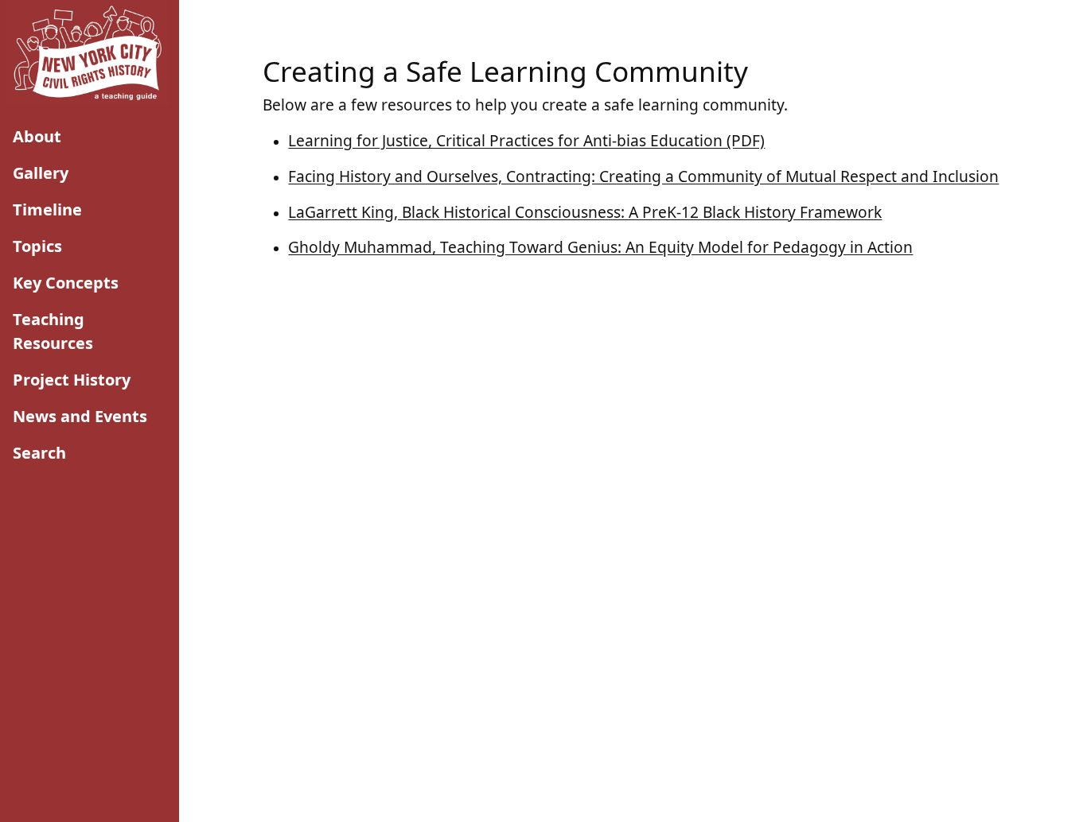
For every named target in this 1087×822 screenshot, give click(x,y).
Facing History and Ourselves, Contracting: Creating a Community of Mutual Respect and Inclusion (643, 176)
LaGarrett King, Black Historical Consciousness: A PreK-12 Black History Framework (585, 212)
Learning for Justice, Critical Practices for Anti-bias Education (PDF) (526, 140)
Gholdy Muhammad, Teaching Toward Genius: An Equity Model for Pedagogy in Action (600, 247)
